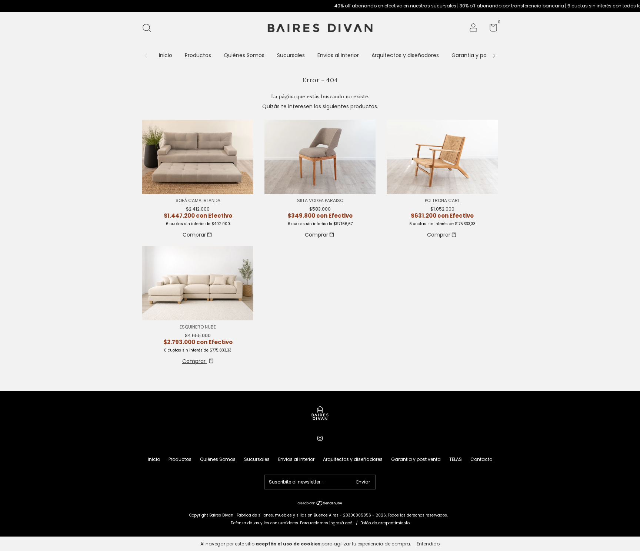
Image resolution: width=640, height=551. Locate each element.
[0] (490, 29)
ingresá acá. (341, 523)
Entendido (428, 544)
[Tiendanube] (320, 504)
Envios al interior (338, 55)
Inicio (165, 55)
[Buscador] (149, 28)
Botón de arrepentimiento (385, 523)
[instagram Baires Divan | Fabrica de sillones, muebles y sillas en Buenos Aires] (320, 438)
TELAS (455, 459)
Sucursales (291, 55)
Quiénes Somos (244, 55)
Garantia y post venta (479, 55)
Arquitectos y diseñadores (405, 55)
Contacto (481, 459)
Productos (198, 55)
